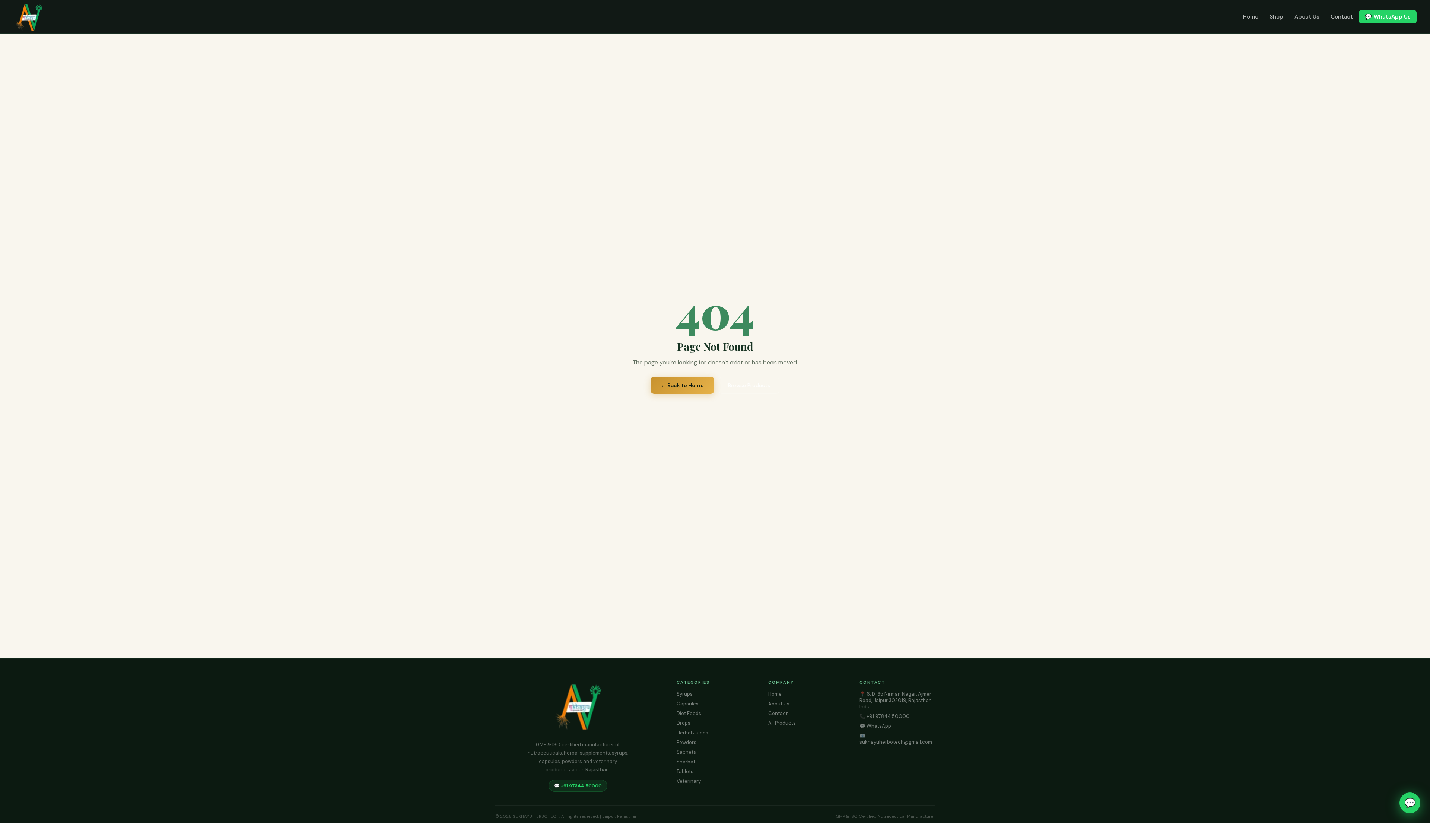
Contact (1342, 16)
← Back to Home (682, 385)
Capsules (688, 704)
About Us (1306, 16)
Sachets (686, 752)
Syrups (685, 694)
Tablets (685, 771)
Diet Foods (689, 713)
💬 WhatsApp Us (1388, 16)
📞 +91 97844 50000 (884, 716)
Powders (686, 742)
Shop (1276, 16)
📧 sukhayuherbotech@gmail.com (895, 739)
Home (1250, 16)
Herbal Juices (692, 733)
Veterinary (689, 781)
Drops (683, 723)
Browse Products (749, 385)
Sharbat (686, 762)
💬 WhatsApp (875, 726)
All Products (782, 723)
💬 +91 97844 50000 (578, 786)
